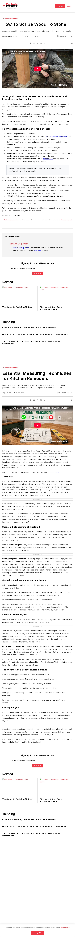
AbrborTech (48, 159)
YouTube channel (66, 220)
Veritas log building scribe (56, 136)
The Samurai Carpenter (10, 220)
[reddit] (41, 43)
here (57, 472)
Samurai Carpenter (9, 36)
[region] (37, 930)
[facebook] (30, 43)
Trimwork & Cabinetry (10, 18)
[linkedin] (34, 43)
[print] (72, 43)
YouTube (37, 250)
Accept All (37, 933)
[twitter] (37, 43)
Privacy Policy (65, 927)
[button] (3, 6)
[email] (45, 43)
